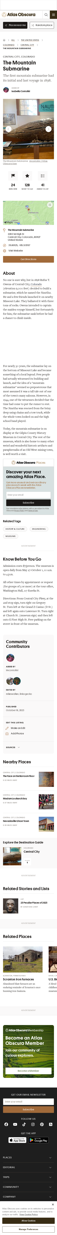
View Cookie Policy (28, 1214)
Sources (10, 747)
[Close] (53, 1204)
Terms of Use (33, 511)
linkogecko (26, 694)
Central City (32, 851)
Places (7, 1157)
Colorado (36, 284)
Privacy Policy (19, 511)
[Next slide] (48, 129)
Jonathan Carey (30, 907)
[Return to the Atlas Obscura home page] (19, 15)
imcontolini (12, 670)
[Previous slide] (8, 129)
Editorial (9, 1167)
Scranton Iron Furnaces (18, 979)
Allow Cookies (28, 1221)
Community (11, 1187)
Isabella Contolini (21, 91)
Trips (6, 1177)
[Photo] (46, 779)
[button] (13, 176)
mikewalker (12, 694)
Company (9, 1197)
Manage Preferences (28, 1229)
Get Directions (28, 259)
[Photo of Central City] (12, 856)
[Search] (46, 15)
